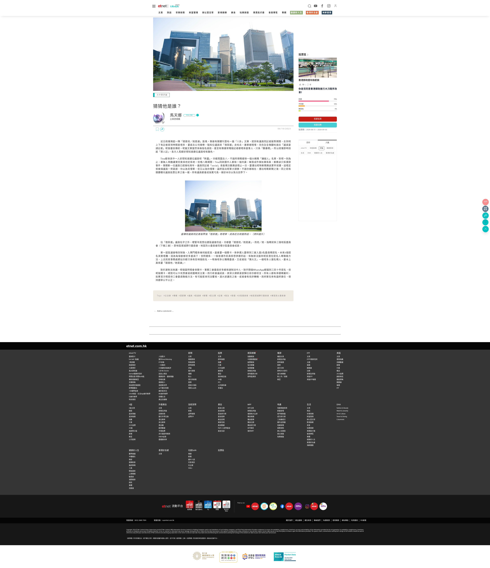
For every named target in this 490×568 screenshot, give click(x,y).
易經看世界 (163, 385)
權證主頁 (280, 356)
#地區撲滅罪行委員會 (259, 295)
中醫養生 (132, 456)
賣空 (219, 373)
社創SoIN (192, 450)
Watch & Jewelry (342, 410)
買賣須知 (280, 428)
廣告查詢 (308, 520)
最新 (308, 143)
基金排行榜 (222, 413)
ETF (308, 353)
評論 (321, 148)
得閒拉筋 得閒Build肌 (136, 376)
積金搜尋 (251, 419)
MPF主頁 (251, 408)
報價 (308, 365)
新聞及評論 (252, 370)
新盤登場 (280, 410)
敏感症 (131, 476)
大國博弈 (132, 368)
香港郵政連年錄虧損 (309, 80)
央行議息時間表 (164, 433)
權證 (279, 353)
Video (190, 468)
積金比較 (251, 422)
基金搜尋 (221, 416)
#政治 (226, 295)
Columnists (340, 419)
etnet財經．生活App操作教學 (139, 393)
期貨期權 (252, 353)
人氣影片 (162, 356)
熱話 (169, 13)
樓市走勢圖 (281, 422)
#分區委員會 (242, 295)
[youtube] (315, 5)
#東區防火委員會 (278, 295)
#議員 (190, 295)
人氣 (327, 143)
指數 (219, 362)
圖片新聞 (191, 370)
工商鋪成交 (281, 419)
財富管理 (193, 13)
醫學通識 (132, 453)
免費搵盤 (280, 436)
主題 (308, 362)
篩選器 (309, 368)
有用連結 (354, 520)
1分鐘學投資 (133, 391)
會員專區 (273, 13)
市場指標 (162, 431)
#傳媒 (174, 295)
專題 (190, 453)
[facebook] (322, 5)
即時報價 (221, 359)
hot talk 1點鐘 (134, 359)
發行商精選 (281, 373)
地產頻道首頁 (282, 408)
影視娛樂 (222, 13)
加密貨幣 (192, 404)
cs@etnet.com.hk (168, 520)
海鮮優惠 (327, 13)
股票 (220, 353)
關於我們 (289, 520)
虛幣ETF (191, 416)
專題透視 (330, 148)
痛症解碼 (132, 465)
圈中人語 (191, 459)
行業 (219, 365)
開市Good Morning (165, 359)
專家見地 (221, 422)
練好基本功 (163, 391)
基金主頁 (221, 408)
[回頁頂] (485, 229)
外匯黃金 (163, 404)
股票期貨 (251, 362)
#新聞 (205, 295)
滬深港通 (132, 413)
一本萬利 (162, 365)
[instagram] (329, 5)
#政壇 (233, 295)
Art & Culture (341, 413)
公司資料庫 (222, 385)
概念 (338, 370)
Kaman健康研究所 (135, 373)
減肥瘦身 (132, 479)
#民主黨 (212, 295)
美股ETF (310, 376)
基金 (220, 404)
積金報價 (251, 416)
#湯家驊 (182, 295)
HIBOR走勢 (162, 436)
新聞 (190, 353)
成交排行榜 (281, 416)
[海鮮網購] (485, 209)
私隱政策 (326, 520)
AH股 (220, 379)
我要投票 (318, 119)
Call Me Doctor (164, 370)
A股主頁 (132, 408)
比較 (308, 370)
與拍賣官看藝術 (134, 385)
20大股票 (221, 368)
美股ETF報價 (311, 379)
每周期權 (251, 368)
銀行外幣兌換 (164, 416)
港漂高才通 (259, 13)
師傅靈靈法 (133, 388)
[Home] (162, 6)
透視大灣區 (192, 385)
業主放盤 (280, 433)
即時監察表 (252, 376)
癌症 (130, 459)
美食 (233, 13)
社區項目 (191, 462)
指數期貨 (251, 356)
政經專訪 (132, 365)
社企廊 (190, 465)
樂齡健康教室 (134, 379)
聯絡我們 (317, 520)
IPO (219, 382)
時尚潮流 (132, 399)
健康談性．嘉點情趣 (166, 376)
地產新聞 (280, 425)
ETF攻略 (161, 362)
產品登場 (221, 419)
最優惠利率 (163, 439)
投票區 (221, 450)
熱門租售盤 (281, 413)
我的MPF (251, 431)
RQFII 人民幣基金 (224, 428)
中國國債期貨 (253, 359)
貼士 (190, 376)
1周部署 (132, 362)
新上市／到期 (282, 376)
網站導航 (345, 520)
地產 (279, 404)
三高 (130, 468)
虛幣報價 (191, 413)
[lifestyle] (204, 6)
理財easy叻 (192, 388)
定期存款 (162, 413)
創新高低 (340, 376)
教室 (279, 379)
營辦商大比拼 (253, 413)
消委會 (131, 488)
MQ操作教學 (163, 393)
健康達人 (162, 382)
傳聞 (190, 373)
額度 (130, 410)
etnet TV (304, 148)
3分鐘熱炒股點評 (165, 368)
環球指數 (340, 359)
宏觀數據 (340, 362)
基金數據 (221, 425)
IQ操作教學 (133, 396)
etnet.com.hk (136, 345)
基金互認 (221, 431)
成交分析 (280, 368)
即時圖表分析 (253, 373)
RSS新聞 (363, 520)
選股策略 (340, 379)
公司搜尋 (132, 439)
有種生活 (162, 396)
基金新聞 (221, 410)
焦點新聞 (191, 362)
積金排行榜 (252, 425)
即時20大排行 (282, 370)
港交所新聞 (192, 379)
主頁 (160, 13)
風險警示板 (133, 431)
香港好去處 (312, 13)
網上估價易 (281, 431)
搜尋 (190, 382)
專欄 (284, 13)
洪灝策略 (132, 382)
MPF (249, 404)
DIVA (309, 153)
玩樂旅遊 (244, 13)
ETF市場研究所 (312, 359)
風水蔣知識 (133, 370)
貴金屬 (161, 425)
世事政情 (180, 13)
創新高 (220, 370)
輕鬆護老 (132, 471)
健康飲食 (132, 462)
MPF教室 (251, 428)
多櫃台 (220, 388)
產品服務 (298, 520)
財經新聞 (313, 148)
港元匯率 (162, 419)
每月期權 (251, 365)
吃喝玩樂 (162, 379)
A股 (130, 404)
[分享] (162, 129)
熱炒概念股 (222, 376)
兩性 (130, 482)
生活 (302, 153)
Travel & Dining (342, 416)
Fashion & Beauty (342, 408)
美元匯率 (162, 422)
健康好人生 (296, 13)
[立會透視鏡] (159, 118)
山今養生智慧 (164, 388)
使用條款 (336, 520)
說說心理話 (163, 373)
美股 (339, 353)
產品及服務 (163, 399)
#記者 (220, 295)
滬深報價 (132, 416)
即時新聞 (191, 365)
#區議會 (197, 295)
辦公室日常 (208, 13)
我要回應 (318, 125)
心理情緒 (132, 473)
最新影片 (132, 356)
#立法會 (167, 295)
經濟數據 (162, 428)
